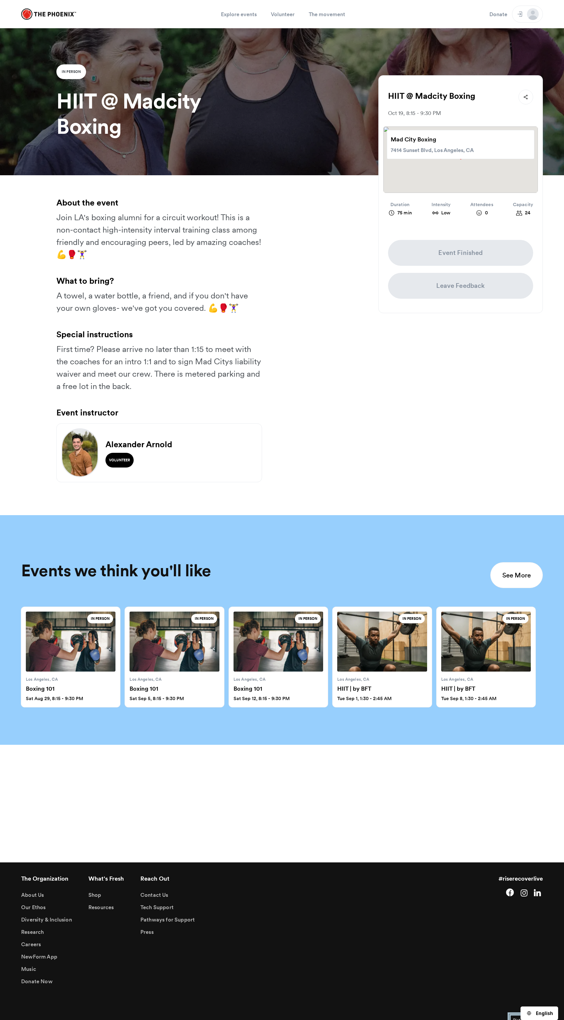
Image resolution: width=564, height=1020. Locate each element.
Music (28, 969)
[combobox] (539, 1013)
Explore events (239, 14)
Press (147, 932)
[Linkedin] (538, 892)
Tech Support (157, 907)
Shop (94, 895)
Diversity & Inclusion (46, 920)
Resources (101, 907)
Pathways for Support (167, 920)
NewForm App (39, 957)
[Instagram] (524, 892)
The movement (327, 14)
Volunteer (283, 14)
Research (32, 932)
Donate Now (37, 981)
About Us (32, 895)
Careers (31, 944)
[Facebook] (510, 892)
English (544, 1013)
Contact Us (154, 895)
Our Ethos (33, 907)
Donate (498, 14)
